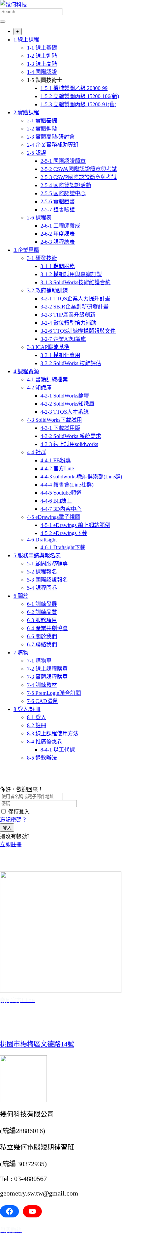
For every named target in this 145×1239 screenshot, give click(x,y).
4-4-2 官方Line (57, 468)
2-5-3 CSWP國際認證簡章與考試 (78, 177)
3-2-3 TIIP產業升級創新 (67, 315)
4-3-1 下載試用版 (60, 428)
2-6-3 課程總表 (57, 242)
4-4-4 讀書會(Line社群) (66, 485)
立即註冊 (11, 844)
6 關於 (20, 596)
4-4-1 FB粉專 (55, 460)
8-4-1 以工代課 (57, 750)
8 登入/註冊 (26, 709)
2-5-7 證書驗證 (57, 209)
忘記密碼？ (13, 820)
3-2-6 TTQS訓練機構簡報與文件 (78, 331)
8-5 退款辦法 (42, 758)
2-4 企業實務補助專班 (53, 145)
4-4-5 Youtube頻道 (61, 493)
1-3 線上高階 (42, 64)
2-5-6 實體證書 (57, 201)
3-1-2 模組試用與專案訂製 (71, 274)
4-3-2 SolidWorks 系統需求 (70, 436)
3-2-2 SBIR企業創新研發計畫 (74, 306)
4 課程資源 (26, 371)
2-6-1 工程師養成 (60, 226)
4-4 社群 (36, 452)
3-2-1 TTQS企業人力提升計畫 (75, 298)
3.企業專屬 (26, 250)
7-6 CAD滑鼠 (42, 701)
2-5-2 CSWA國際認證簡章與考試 (78, 169)
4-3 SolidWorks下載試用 (54, 420)
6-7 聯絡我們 (42, 644)
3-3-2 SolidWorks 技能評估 (70, 363)
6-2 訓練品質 (42, 612)
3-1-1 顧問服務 (57, 266)
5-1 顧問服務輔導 (47, 563)
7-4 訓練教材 (42, 685)
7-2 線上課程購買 (47, 669)
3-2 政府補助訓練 (47, 290)
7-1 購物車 (39, 660)
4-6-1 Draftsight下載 (62, 547)
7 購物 (20, 652)
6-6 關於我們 (42, 636)
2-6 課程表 (39, 217)
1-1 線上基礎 (42, 48)
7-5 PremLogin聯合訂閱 (54, 693)
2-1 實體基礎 (42, 120)
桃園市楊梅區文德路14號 (37, 1044)
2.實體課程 (26, 112)
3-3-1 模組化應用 (60, 355)
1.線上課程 (26, 39)
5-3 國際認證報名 (47, 580)
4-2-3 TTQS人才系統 (64, 412)
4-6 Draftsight (42, 539)
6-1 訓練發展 (42, 604)
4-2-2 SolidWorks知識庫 (67, 404)
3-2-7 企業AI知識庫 (63, 339)
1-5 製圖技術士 (44, 80)
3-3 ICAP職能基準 (48, 347)
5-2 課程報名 (42, 571)
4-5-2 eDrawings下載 (63, 533)
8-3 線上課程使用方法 (53, 733)
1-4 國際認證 (42, 72)
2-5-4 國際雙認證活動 (65, 185)
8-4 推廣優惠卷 (44, 741)
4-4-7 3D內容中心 (61, 509)
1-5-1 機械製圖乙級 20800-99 (74, 88)
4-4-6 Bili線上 (56, 501)
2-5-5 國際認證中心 (63, 193)
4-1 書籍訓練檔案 (47, 379)
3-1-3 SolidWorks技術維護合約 (75, 282)
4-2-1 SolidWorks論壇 (64, 396)
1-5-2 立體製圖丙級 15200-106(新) (79, 96)
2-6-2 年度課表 (57, 234)
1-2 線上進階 (42, 56)
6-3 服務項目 (42, 620)
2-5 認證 (36, 153)
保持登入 (19, 812)
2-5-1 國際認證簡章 (63, 161)
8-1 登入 (36, 717)
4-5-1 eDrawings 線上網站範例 (75, 525)
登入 (7, 827)
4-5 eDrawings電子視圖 (53, 517)
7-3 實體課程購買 (47, 677)
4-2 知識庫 (39, 387)
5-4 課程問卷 (42, 588)
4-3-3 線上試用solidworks (69, 444)
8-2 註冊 (36, 725)
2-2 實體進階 (42, 128)
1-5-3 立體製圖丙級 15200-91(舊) (78, 104)
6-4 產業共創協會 (47, 628)
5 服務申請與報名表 (37, 555)
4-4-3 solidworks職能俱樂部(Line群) (81, 476)
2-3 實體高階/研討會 (51, 137)
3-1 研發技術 (42, 258)
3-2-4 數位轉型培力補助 (68, 323)
